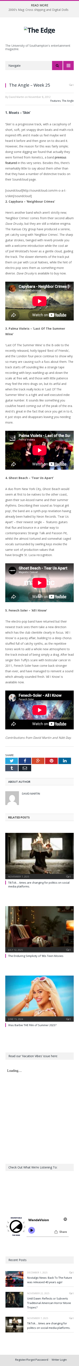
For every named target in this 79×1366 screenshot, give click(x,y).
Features (55, 101)
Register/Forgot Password (31, 1360)
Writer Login (59, 1360)
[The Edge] (39, 29)
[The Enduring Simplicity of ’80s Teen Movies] (39, 928)
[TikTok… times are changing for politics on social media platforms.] (39, 855)
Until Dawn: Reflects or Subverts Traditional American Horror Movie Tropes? (49, 1303)
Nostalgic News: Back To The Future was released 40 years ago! (49, 1280)
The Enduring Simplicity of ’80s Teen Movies (35, 956)
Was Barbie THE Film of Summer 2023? (32, 1025)
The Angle (68, 101)
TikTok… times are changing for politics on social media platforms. (48, 1325)
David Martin (31, 793)
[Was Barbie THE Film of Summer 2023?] (39, 998)
